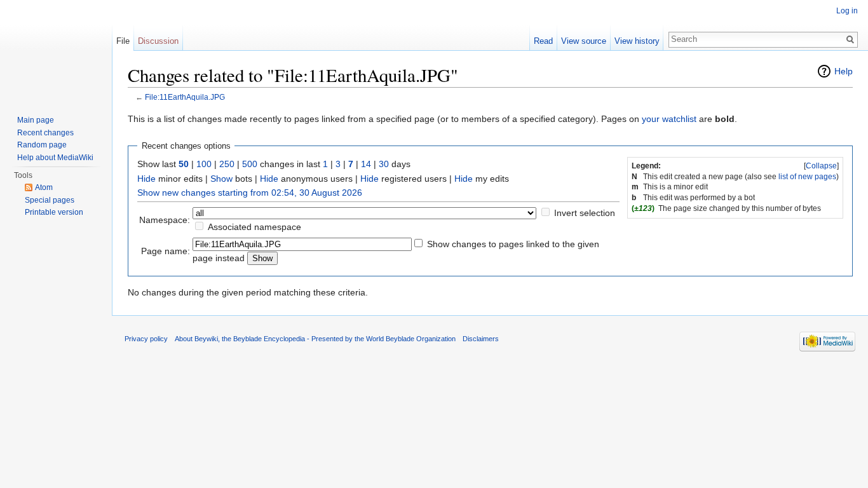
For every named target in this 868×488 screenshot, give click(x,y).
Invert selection (584, 213)
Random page (42, 144)
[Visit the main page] (56, 51)
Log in (847, 10)
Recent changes (45, 132)
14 (366, 164)
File (123, 41)
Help (843, 71)
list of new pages (807, 176)
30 (384, 164)
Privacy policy (146, 338)
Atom (44, 187)
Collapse (821, 165)
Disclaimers (481, 338)
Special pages (49, 200)
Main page (35, 120)
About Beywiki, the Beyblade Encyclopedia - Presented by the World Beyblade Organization (315, 338)
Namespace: (164, 220)
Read (543, 41)
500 (249, 164)
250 (226, 164)
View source (583, 41)
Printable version (54, 212)
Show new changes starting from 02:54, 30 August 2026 (249, 192)
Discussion (158, 41)
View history (637, 41)
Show (221, 178)
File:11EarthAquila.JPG (185, 97)
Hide (146, 178)
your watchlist (669, 119)
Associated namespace (254, 227)
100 (204, 164)
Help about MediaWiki (55, 157)
